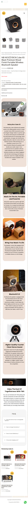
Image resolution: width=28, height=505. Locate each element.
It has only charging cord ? (12, 440)
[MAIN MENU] (25, 4)
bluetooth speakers (7, 84)
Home (2, 52)
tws (22, 84)
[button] (14, 420)
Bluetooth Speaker (8, 52)
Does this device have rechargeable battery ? (14, 420)
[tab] (13, 90)
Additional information (6, 92)
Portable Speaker (17, 82)
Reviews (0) (4, 95)
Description (4, 90)
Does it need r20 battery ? (12, 433)
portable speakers (15, 84)
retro (21, 84)
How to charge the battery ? (13, 427)
